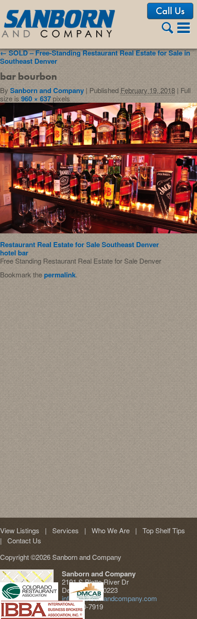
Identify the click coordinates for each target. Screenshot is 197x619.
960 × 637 (36, 99)
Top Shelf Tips (160, 530)
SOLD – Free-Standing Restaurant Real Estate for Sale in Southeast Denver (95, 57)
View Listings (19, 530)
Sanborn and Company (47, 90)
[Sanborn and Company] (59, 25)
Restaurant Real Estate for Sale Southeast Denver (79, 244)
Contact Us (20, 540)
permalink (60, 275)
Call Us (170, 10)
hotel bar (14, 253)
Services (62, 530)
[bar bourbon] (98, 231)
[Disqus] (98, 393)
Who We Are (107, 530)
